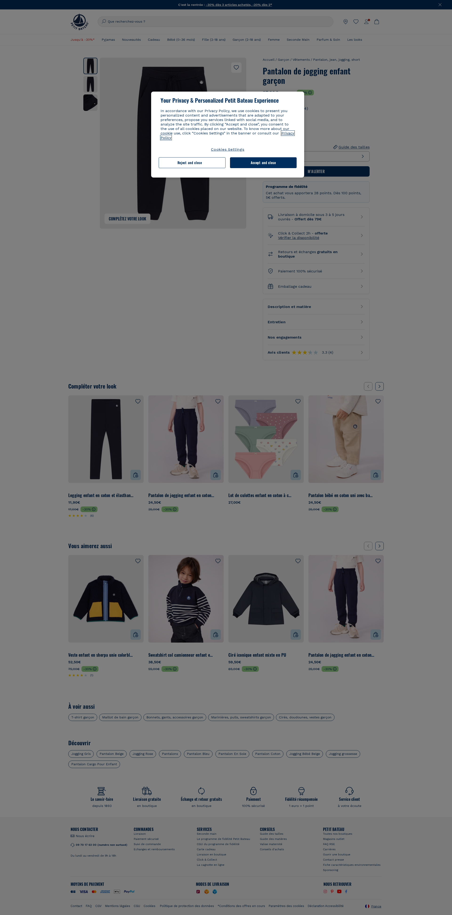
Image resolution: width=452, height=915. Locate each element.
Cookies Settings (227, 149)
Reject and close (190, 162)
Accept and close (263, 162)
